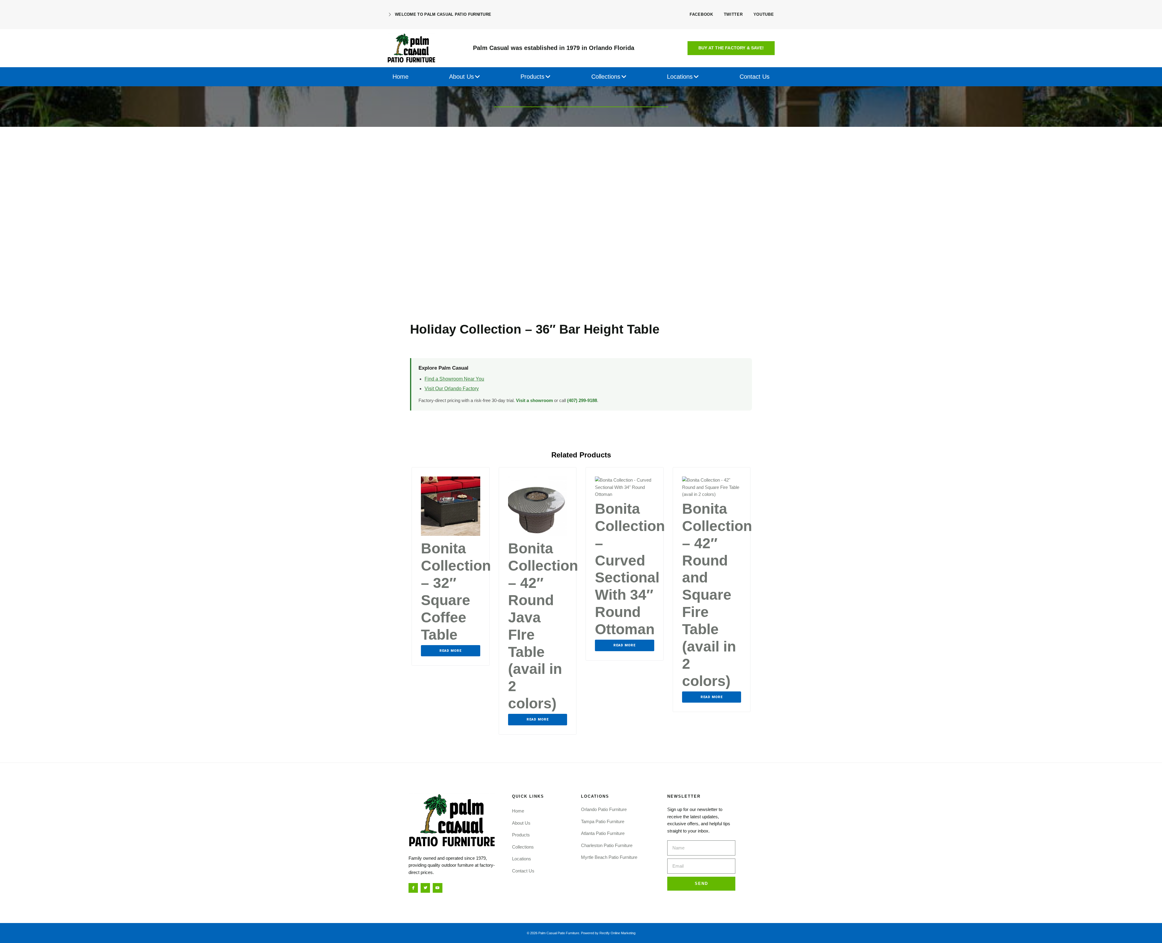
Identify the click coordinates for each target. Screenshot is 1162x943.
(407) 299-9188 (582, 400)
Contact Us (523, 870)
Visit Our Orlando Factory (452, 388)
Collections (523, 846)
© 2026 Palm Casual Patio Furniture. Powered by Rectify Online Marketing (581, 933)
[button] (731, 48)
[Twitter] (425, 887)
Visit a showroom (534, 400)
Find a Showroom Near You (454, 378)
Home (518, 810)
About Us (521, 823)
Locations (521, 858)
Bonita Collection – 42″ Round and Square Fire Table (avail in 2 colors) (717, 595)
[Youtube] (437, 887)
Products (521, 834)
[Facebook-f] (413, 887)
